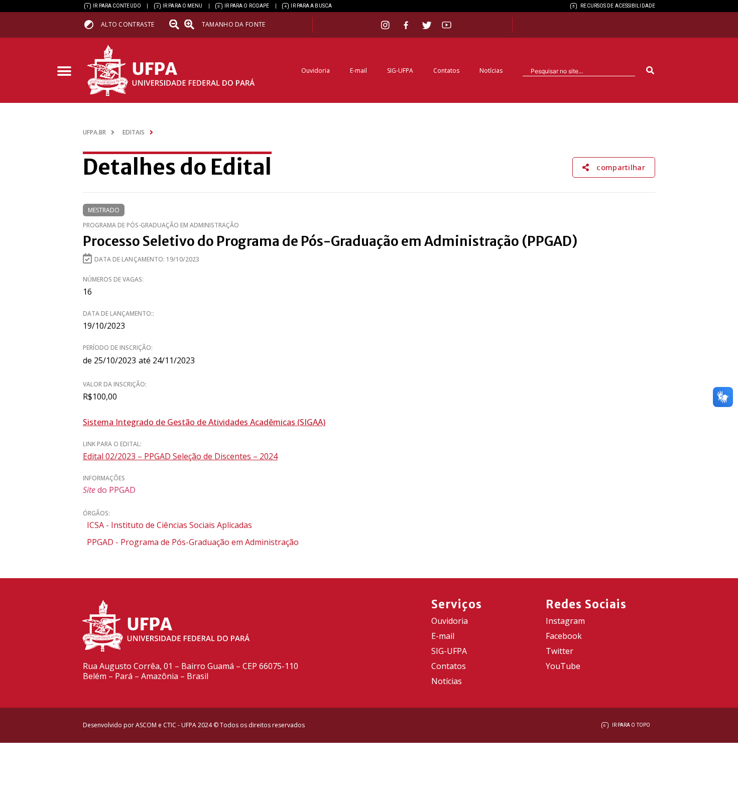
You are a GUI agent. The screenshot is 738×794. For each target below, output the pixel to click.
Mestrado (103, 210)
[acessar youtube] (447, 25)
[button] (64, 71)
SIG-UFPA (400, 70)
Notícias (491, 70)
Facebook (564, 635)
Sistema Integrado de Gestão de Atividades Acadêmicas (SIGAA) (204, 422)
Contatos (446, 70)
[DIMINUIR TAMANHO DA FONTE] (175, 25)
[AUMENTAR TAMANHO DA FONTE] (192, 25)
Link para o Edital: (112, 444)
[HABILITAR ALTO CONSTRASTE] (92, 24)
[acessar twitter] (427, 25)
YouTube (563, 666)
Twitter (559, 650)
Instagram (565, 620)
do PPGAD (109, 489)
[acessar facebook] (407, 25)
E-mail (358, 70)
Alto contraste (127, 24)
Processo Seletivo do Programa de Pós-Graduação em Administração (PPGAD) (330, 241)
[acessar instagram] (386, 25)
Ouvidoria (315, 70)
